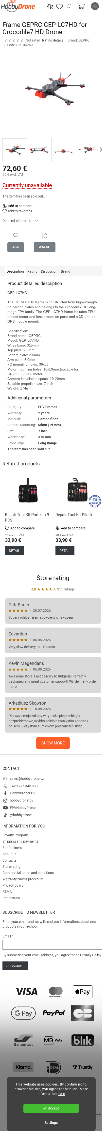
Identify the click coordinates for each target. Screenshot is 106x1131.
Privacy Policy (90, 955)
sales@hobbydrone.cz (27, 779)
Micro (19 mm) (49, 425)
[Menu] (95, 6)
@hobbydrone (21, 815)
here (61, 1094)
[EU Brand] (78, 490)
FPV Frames (47, 407)
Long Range (47, 443)
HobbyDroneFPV (22, 793)
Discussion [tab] (49, 271)
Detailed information (18, 221)
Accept (53, 1108)
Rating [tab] (32, 271)
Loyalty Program (15, 835)
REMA (7, 891)
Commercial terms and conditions (28, 873)
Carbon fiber (48, 419)
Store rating (53, 578)
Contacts (9, 860)
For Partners (12, 848)
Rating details (52, 40)
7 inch (43, 431)
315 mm (44, 437)
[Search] (69, 6)
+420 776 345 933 (24, 786)
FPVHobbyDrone (22, 808)
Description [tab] (15, 271)
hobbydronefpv (21, 800)
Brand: (78, 40)
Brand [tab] (65, 271)
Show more (53, 743)
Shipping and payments (20, 841)
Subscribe (15, 966)
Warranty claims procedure (23, 879)
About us (9, 854)
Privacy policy (12, 885)
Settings (51, 1123)
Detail (14, 551)
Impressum (11, 898)
